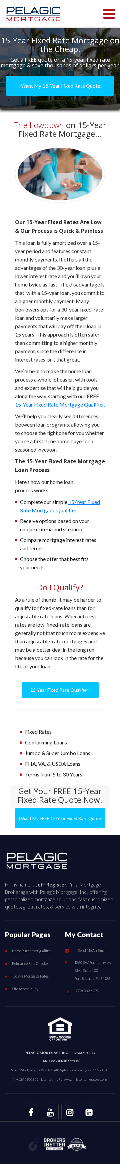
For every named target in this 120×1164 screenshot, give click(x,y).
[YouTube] (50, 1112)
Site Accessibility (25, 989)
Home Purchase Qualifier (31, 951)
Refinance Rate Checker (30, 963)
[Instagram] (69, 1112)
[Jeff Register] (37, 859)
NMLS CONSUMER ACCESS (61, 1061)
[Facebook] (31, 1112)
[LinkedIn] (89, 1112)
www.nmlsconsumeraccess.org (85, 1079)
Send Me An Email (92, 950)
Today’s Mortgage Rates (30, 976)
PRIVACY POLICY (84, 1053)
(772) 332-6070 (86, 991)
